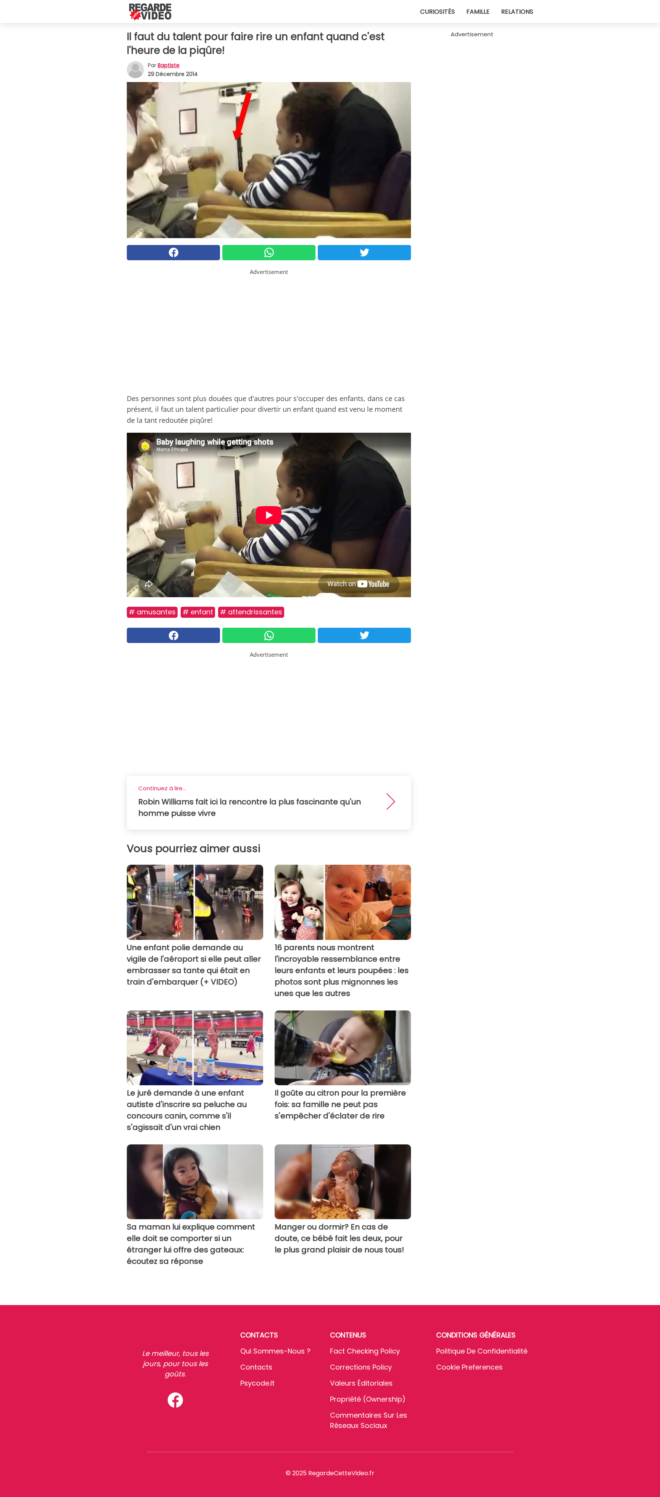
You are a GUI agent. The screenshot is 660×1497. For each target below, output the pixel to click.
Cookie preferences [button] (469, 1367)
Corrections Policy (361, 1367)
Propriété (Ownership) (368, 1399)
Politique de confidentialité (481, 1351)
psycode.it (257, 1383)
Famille (478, 11)
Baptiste (169, 65)
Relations (517, 11)
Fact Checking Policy (365, 1351)
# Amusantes (152, 612)
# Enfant (198, 612)
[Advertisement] (269, 329)
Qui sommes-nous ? (275, 1351)
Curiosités (437, 11)
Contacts (256, 1367)
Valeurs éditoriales (361, 1383)
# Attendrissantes (251, 612)
